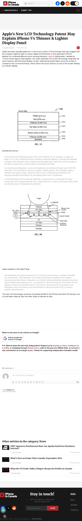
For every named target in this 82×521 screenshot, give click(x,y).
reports (51, 56)
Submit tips (26, 10)
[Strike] (22, 382)
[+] (43, 382)
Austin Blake (16, 473)
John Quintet (16, 452)
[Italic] (16, 382)
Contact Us (74, 510)
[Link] (37, 382)
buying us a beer (60, 345)
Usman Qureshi (9, 48)
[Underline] (19, 382)
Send (52, 508)
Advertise (73, 505)
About (72, 500)
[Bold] (13, 382)
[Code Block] (34, 382)
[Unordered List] (28, 382)
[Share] (78, 47)
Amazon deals (11, 10)
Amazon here (33, 348)
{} (40, 382)
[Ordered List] (25, 382)
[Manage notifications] (4, 516)
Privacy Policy (37, 519)
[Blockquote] (31, 382)
